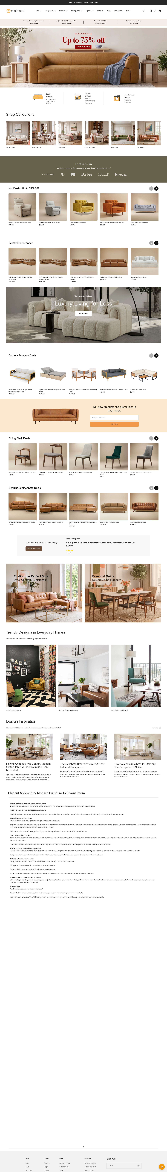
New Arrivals (118, 11)
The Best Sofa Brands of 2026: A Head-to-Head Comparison (83, 765)
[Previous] (151, 188)
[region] (83, 973)
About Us (47, 1163)
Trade (61, 1170)
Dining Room (75, 11)
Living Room (49, 11)
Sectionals (29, 1170)
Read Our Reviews (33, 549)
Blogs (46, 1167)
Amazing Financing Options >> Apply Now (83, 2)
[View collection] (44, 593)
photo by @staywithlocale (119, 710)
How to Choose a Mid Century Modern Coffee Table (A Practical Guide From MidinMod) (28, 767)
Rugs (108, 11)
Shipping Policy (64, 1163)
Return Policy (63, 1167)
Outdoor (100, 11)
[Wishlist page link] (144, 11)
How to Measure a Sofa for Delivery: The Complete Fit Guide (135, 765)
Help (128, 11)
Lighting (88, 11)
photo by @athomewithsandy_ (68, 710)
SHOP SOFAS (83, 313)
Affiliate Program (90, 1163)
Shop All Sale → (100, 23)
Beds (27, 1167)
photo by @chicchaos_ (13, 710)
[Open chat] (162, 1167)
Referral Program (90, 1167)
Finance (46, 1170)
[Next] (156, 188)
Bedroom (62, 11)
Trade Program (89, 1170)
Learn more (88, 103)
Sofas (37, 11)
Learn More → (33, 23)
